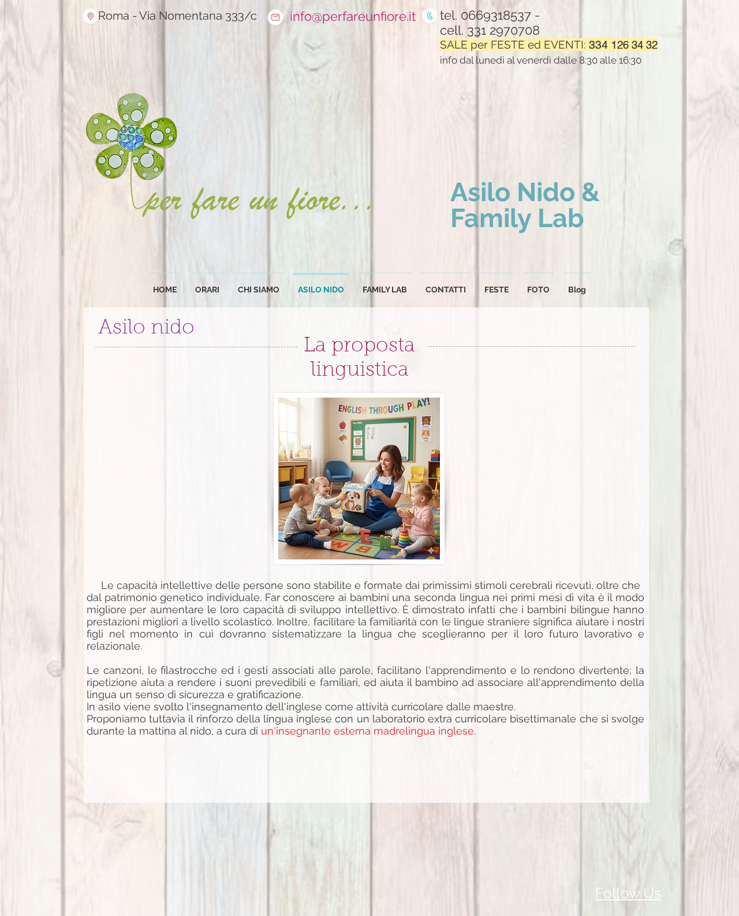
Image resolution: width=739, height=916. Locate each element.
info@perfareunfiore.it (353, 16)
